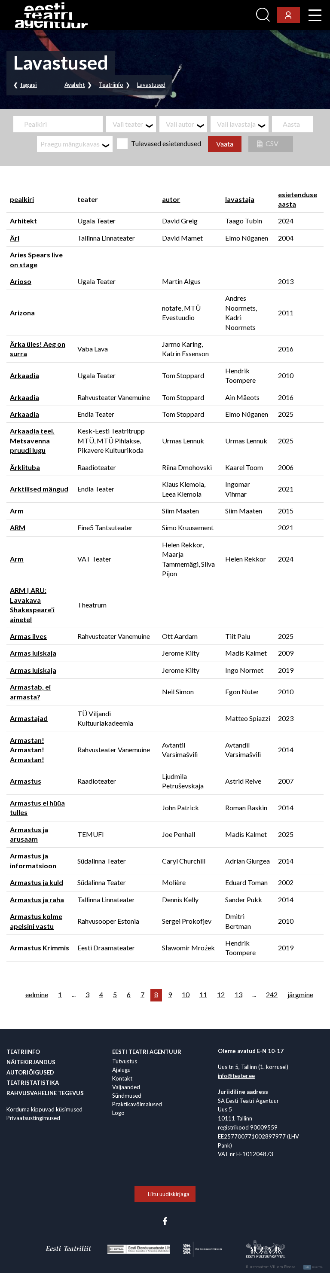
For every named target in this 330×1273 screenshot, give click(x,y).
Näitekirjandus (30, 1062)
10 (185, 994)
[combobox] (131, 124)
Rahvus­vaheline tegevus (45, 1093)
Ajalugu (121, 1069)
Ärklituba (25, 467)
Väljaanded (126, 1087)
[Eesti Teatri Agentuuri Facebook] (165, 1220)
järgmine (300, 994)
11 (203, 994)
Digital (314, 1267)
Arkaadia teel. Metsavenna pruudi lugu (32, 440)
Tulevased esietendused (166, 143)
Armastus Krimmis (39, 947)
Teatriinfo (111, 84)
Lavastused (151, 84)
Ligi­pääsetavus (229, 15)
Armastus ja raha (37, 899)
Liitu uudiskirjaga (168, 1194)
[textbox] (134, 124)
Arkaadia (24, 375)
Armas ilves (28, 636)
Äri (14, 238)
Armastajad (29, 718)
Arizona (22, 312)
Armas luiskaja (33, 653)
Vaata (224, 144)
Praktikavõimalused (137, 1104)
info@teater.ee (236, 1075)
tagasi (28, 84)
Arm (17, 511)
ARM (17, 527)
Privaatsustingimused (33, 1117)
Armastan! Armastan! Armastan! (27, 749)
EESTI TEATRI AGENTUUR (146, 1051)
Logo (118, 1112)
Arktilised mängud (39, 489)
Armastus (25, 781)
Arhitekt (23, 221)
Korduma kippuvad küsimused (44, 1109)
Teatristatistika (32, 1082)
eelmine (36, 994)
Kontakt (122, 1078)
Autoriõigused (30, 1072)
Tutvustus (124, 1061)
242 (272, 994)
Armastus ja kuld (36, 882)
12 (221, 994)
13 (238, 994)
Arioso (20, 281)
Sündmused (126, 1095)
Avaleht (74, 84)
